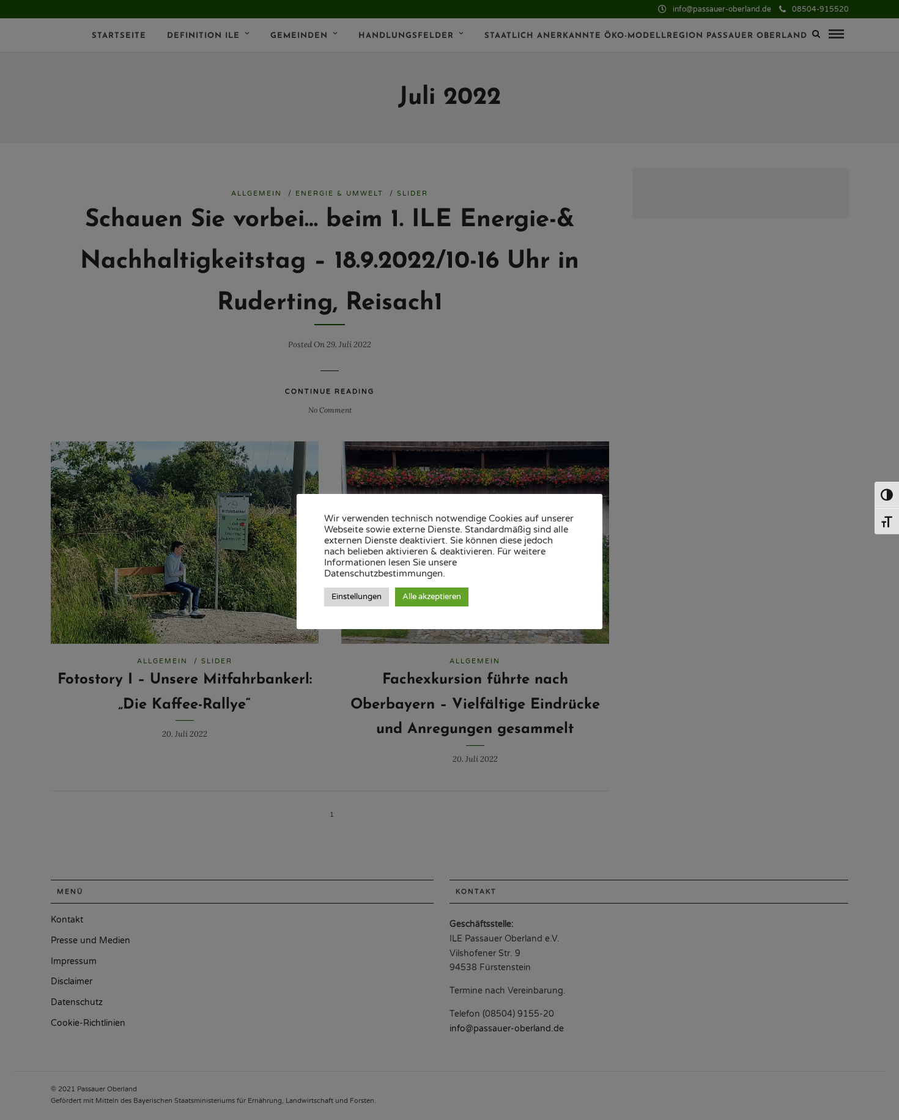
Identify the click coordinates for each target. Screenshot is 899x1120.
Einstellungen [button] (356, 597)
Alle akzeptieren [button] (431, 597)
